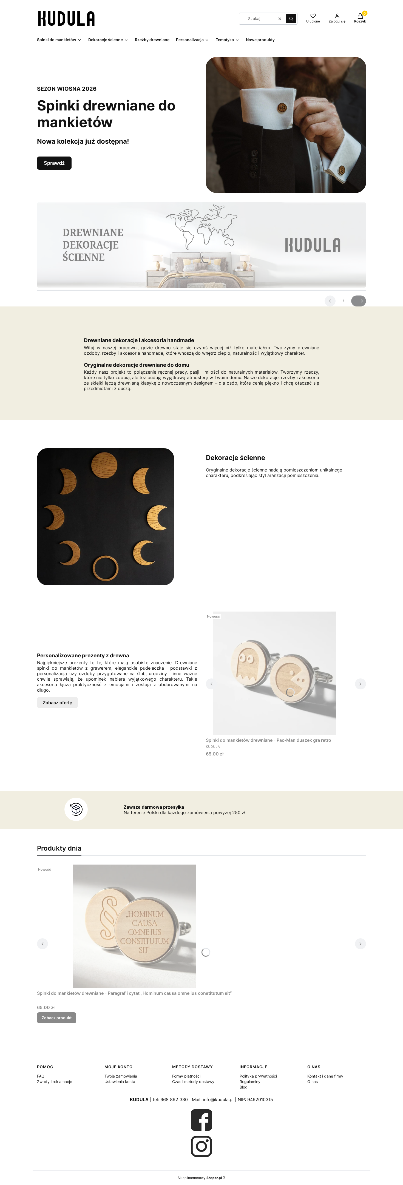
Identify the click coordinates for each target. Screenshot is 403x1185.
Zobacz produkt (57, 1017)
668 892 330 (174, 1099)
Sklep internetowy (200, 1178)
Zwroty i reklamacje (54, 1081)
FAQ (40, 1076)
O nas (312, 1081)
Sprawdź (54, 163)
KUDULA (139, 1099)
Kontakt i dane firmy (325, 1076)
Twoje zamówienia (120, 1076)
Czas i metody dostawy (193, 1081)
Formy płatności (186, 1076)
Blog (244, 1087)
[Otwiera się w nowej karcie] (201, 1120)
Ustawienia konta (119, 1081)
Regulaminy (250, 1081)
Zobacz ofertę (57, 702)
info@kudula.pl (218, 1099)
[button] (291, 18)
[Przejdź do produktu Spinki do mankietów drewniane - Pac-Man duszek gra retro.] (274, 673)
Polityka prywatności (258, 1076)
